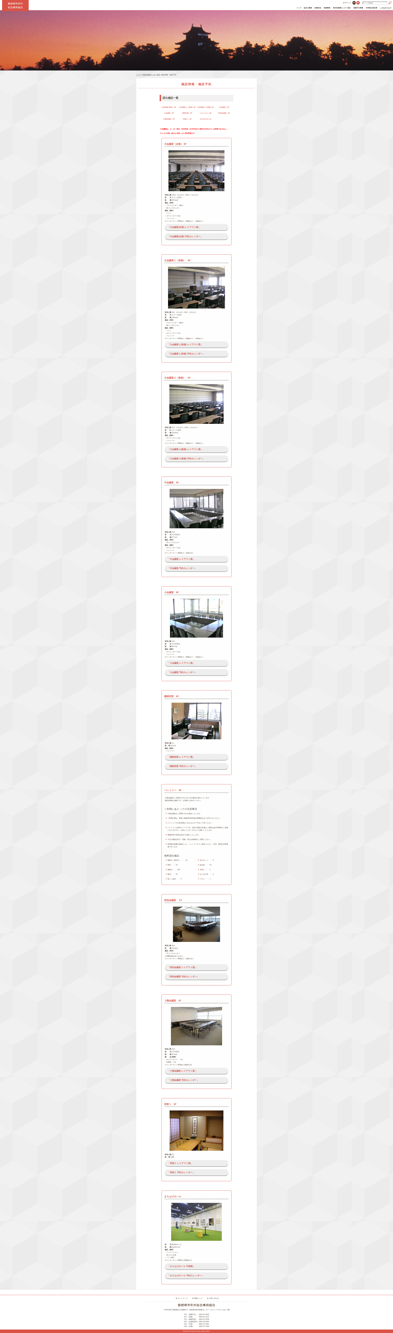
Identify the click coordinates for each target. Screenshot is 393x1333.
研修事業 (327, 8)
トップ (298, 8)
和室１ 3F (187, 119)
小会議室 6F (169, 113)
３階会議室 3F (169, 119)
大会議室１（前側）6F (187, 107)
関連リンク (198, 1298)
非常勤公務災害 (371, 8)
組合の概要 (308, 8)
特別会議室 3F (224, 113)
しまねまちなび (385, 8)
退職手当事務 (358, 8)
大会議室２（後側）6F (205, 107)
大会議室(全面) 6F (169, 107)
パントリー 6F (206, 113)
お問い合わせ (214, 1298)
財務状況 (318, 8)
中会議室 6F (224, 107)
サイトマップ (183, 1298)
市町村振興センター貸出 (342, 8)
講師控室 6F (187, 113)
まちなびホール (205, 119)
